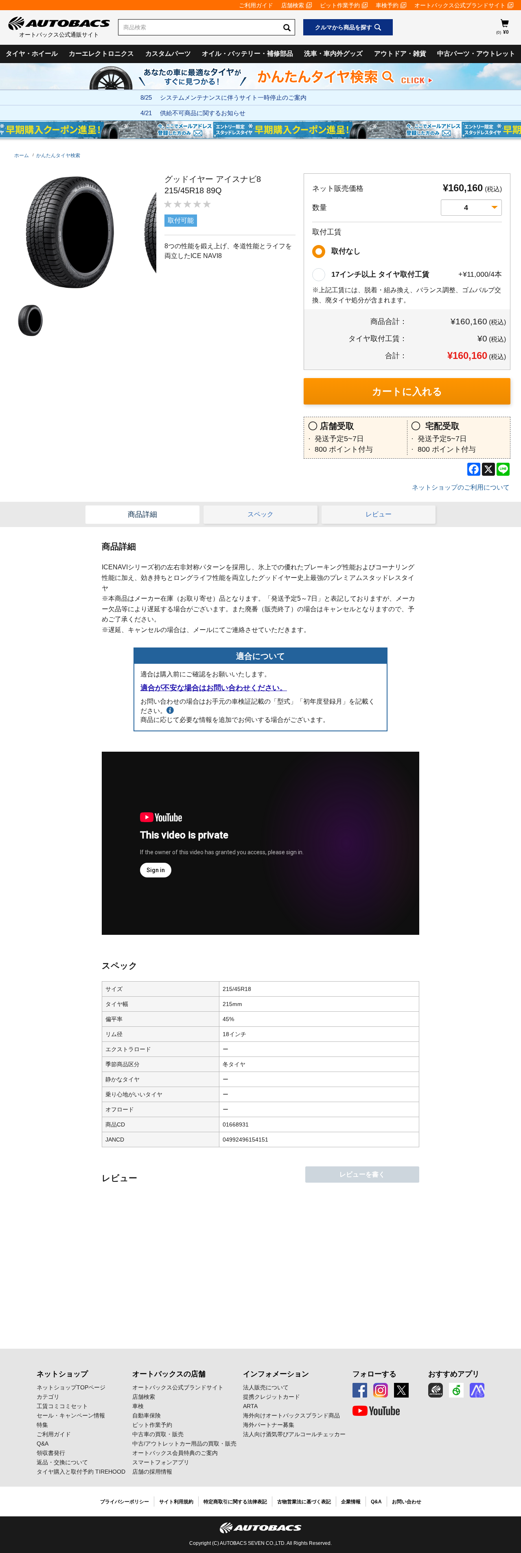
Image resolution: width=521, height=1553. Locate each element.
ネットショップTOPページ (71, 1387)
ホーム (21, 155)
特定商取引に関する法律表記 (235, 1502)
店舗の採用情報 (152, 1471)
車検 (138, 1406)
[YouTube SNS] (376, 1411)
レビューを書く (362, 1174)
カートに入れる (407, 391)
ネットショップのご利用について (461, 487)
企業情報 (351, 1502)
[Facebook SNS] (359, 1390)
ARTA (250, 1406)
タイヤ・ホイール (32, 53)
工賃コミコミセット (62, 1406)
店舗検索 (292, 5)
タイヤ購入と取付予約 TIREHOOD (81, 1471)
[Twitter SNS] (401, 1390)
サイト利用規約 (176, 1502)
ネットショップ (62, 1374)
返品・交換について (62, 1462)
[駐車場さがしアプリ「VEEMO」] (456, 1390)
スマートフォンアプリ (160, 1462)
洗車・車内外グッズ (333, 53)
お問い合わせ (406, 1502)
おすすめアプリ (453, 1374)
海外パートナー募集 (268, 1425)
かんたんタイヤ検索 (58, 155)
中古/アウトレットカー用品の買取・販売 (184, 1443)
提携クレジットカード (271, 1396)
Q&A (42, 1443)
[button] (28, 320)
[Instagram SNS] (380, 1390)
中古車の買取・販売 (158, 1434)
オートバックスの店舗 (169, 1374)
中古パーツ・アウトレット (476, 53)
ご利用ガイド (256, 5)
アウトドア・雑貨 (400, 53)
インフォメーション (276, 1374)
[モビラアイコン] (477, 1390)
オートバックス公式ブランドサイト (460, 5)
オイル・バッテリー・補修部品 (247, 53)
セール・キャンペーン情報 (71, 1415)
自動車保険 (146, 1415)
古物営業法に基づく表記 (304, 1502)
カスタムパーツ (168, 53)
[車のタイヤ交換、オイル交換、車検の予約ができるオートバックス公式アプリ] (435, 1390)
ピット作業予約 (340, 5)
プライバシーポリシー (124, 1502)
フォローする (374, 1374)
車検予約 (387, 5)
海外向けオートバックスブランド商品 (291, 1415)
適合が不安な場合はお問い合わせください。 (213, 688)
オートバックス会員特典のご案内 (175, 1453)
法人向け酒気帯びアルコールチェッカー (294, 1434)
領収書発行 (51, 1453)
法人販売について (266, 1387)
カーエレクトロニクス (101, 53)
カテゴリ (48, 1396)
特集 (42, 1425)
